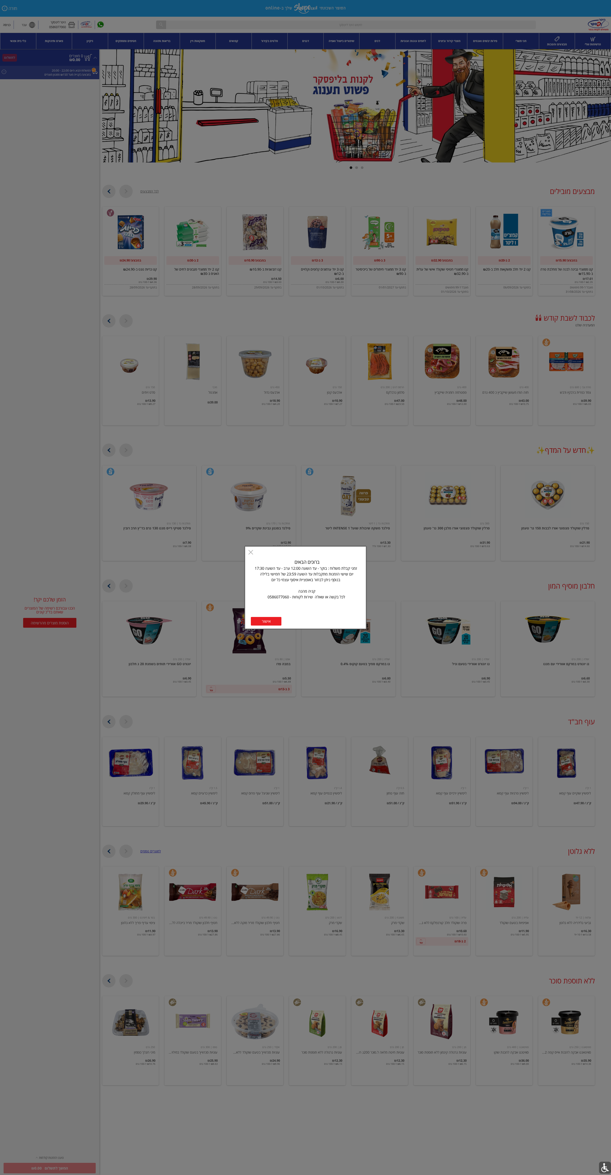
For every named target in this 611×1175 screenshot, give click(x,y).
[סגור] (250, 553)
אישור (266, 621)
